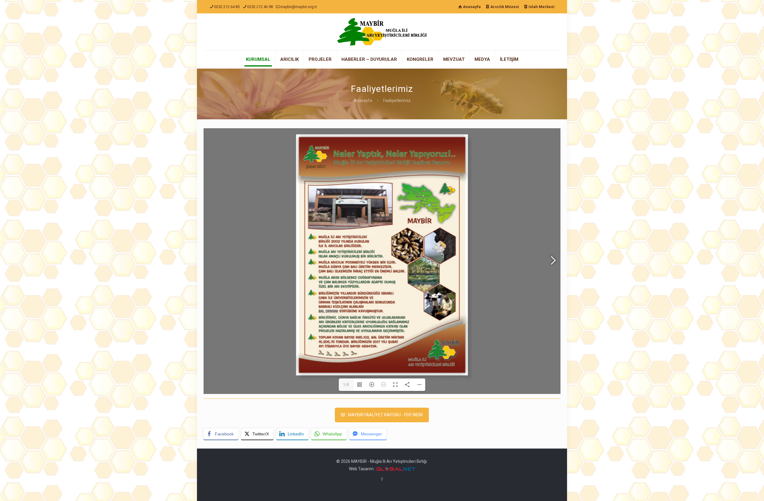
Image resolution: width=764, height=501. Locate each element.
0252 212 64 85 (227, 6)
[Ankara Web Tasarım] (395, 469)
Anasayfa (471, 6)
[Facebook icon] (382, 479)
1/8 (346, 385)
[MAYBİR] (382, 31)
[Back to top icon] (735, 489)
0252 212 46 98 (260, 6)
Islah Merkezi (541, 6)
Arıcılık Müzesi (504, 6)
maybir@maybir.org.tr (298, 6)
